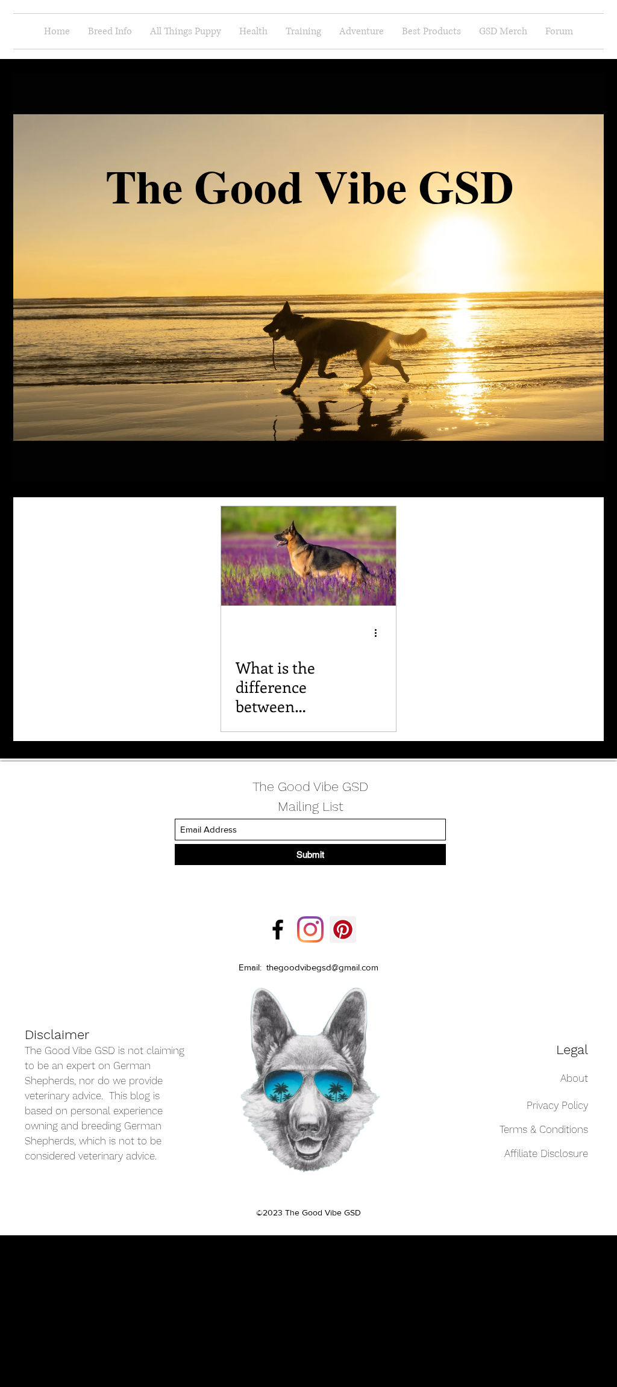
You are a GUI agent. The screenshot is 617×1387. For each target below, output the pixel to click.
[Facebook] (278, 929)
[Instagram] (310, 929)
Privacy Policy (557, 1105)
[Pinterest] (343, 929)
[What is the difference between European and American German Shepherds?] (308, 556)
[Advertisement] (75, 1310)
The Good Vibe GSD (310, 786)
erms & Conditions (546, 1129)
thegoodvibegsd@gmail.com (322, 967)
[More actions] (379, 632)
